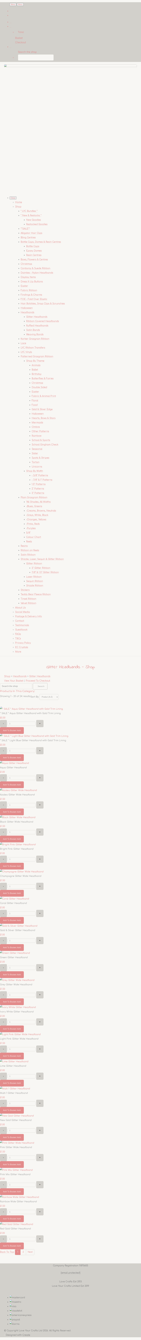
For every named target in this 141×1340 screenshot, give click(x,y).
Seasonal (37, 449)
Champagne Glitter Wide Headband (20, 876)
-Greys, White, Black (37, 515)
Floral (35, 400)
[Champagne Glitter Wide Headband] (22, 871)
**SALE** (25, 228)
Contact (19, 621)
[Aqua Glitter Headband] (14, 763)
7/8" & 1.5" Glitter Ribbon (45, 572)
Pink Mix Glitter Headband (15, 1174)
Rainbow (36, 436)
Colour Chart (33, 537)
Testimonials (22, 625)
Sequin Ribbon (34, 581)
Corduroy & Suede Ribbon (35, 268)
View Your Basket (13, 681)
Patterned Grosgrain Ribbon (37, 356)
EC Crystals (21, 647)
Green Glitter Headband (14, 957)
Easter (24, 286)
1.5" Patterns (39, 484)
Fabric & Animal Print (44, 396)
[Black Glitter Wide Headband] (17, 817)
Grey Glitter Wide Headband (16, 984)
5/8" (28, 532)
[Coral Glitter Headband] (14, 899)
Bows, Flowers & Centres (34, 259)
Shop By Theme (35, 361)
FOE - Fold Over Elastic (34, 299)
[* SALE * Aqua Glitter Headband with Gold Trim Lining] (31, 709)
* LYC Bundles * (29, 211)
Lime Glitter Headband (13, 1066)
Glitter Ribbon (34, 563)
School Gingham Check (45, 444)
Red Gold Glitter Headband (15, 1229)
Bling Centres (28, 237)
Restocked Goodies (37, 224)
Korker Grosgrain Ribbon (35, 339)
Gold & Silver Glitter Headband (17, 930)
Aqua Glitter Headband (13, 767)
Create (26, 1335)
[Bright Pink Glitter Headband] (18, 844)
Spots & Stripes (40, 458)
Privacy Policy (23, 643)
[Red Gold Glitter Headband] (16, 1224)
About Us (20, 607)
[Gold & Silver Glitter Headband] (18, 926)
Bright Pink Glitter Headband (16, 849)
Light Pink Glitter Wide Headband (19, 1039)
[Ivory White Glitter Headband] (18, 1007)
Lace (23, 343)
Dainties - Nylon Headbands (37, 273)
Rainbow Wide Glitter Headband (18, 1201)
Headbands (27, 312)
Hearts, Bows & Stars (43, 418)
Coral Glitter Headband (13, 903)
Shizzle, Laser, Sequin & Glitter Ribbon (42, 559)
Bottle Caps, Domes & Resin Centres (41, 242)
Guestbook (21, 629)
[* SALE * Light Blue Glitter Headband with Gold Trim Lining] (34, 736)
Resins (24, 546)
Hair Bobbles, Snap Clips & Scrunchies (43, 303)
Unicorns (37, 466)
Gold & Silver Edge (42, 409)
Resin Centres (33, 255)
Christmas (26, 264)
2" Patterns (38, 488)
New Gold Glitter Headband (16, 1120)
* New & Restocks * (31, 215)
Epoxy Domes (34, 250)
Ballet (35, 369)
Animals (36, 365)
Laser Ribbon (34, 577)
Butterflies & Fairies (43, 378)
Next (30, 1252)
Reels (29, 541)
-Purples (31, 528)
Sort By (34, 697)
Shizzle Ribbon (34, 585)
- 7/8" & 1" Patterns (42, 480)
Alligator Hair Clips (31, 233)
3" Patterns (38, 493)
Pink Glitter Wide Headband (16, 1147)
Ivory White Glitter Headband (17, 1012)
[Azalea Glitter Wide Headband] (18, 790)
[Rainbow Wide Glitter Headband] (19, 1197)
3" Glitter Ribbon (41, 568)
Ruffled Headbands (37, 325)
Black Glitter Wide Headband (16, 822)
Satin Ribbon (28, 555)
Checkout (20, 42)
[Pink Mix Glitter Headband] (16, 1170)
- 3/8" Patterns (40, 475)
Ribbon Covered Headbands (42, 321)
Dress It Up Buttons (32, 281)
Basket (19, 38)
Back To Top (7, 1252)
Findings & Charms (31, 295)
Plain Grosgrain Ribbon (34, 497)
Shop (18, 206)
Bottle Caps (32, 246)
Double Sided (39, 387)
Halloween (27, 308)
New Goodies (33, 220)
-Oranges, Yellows (36, 519)
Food (35, 405)
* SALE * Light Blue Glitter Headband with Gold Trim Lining (33, 740)
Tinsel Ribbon (28, 599)
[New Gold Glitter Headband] (17, 1116)
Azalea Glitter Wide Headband (17, 795)
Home (18, 202)
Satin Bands (33, 330)
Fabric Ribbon (29, 290)
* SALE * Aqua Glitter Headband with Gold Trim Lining (30, 713)
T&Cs (18, 638)
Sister (35, 453)
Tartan (35, 462)
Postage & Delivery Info (28, 616)
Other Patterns (40, 431)
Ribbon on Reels (30, 550)
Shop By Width (34, 471)
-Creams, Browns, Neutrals (41, 510)
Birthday (36, 374)
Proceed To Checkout (38, 681)
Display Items (28, 277)
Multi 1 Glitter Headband (14, 1093)
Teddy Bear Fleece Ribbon (36, 594)
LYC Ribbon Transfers (33, 347)
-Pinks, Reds (33, 524)
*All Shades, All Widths (38, 502)
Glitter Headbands (36, 317)
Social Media (22, 612)
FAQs (18, 634)
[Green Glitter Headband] (15, 953)
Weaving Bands (35, 334)
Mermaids (37, 422)
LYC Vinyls (26, 352)
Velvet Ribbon (28, 603)
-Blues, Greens (34, 506)
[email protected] (70, 1273)
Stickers (25, 590)
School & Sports (41, 440)
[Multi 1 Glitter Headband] (15, 1088)
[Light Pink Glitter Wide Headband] (20, 1034)
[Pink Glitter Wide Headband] (17, 1143)
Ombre (36, 427)
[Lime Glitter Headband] (14, 1061)
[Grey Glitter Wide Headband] (17, 980)
